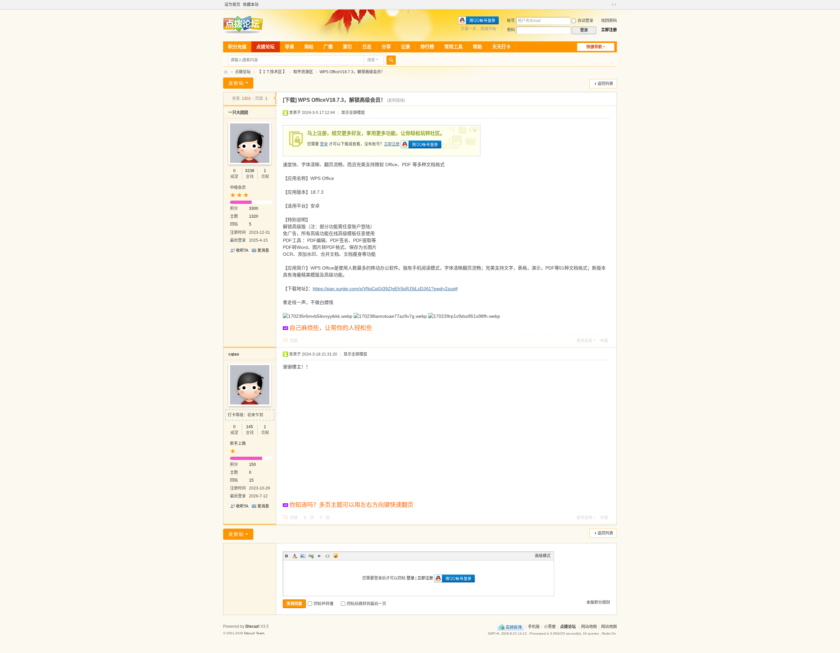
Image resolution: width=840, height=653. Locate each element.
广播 (328, 46)
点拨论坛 (265, 46)
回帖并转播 (323, 603)
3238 (249, 170)
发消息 (263, 250)
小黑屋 (550, 626)
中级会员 (238, 187)
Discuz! (252, 626)
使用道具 (584, 340)
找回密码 (609, 20)
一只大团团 (238, 112)
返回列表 (605, 83)
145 (249, 426)
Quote (319, 556)
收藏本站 (251, 4)
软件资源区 (303, 72)
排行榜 (427, 46)
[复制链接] (396, 100)
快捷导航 (594, 47)
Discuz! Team (254, 633)
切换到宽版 (614, 5)
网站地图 (589, 626)
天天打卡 (501, 46)
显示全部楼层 (353, 112)
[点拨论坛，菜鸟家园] (243, 25)
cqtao (233, 354)
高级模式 (543, 556)
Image (303, 556)
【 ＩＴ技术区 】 (272, 72)
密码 (511, 30)
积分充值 (237, 46)
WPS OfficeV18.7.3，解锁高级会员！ (352, 72)
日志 (366, 46)
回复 (294, 340)
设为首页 (232, 4)
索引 (347, 46)
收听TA (242, 250)
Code (327, 556)
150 (252, 464)
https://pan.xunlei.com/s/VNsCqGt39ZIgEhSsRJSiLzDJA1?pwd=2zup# (385, 288)
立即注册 (609, 30)
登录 (324, 144)
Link (311, 556)
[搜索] (391, 60)
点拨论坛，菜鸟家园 (225, 72)
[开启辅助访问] (607, 5)
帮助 (477, 46)
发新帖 (236, 83)
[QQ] (510, 626)
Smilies (335, 556)
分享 (386, 46)
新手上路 (238, 443)
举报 (604, 340)
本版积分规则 (598, 602)
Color (294, 556)
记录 (405, 46)
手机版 (534, 626)
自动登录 (585, 20)
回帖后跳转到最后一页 (366, 603)
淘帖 (308, 46)
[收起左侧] (275, 98)
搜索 (371, 60)
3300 (253, 208)
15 (251, 480)
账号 (511, 20)
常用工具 (453, 46)
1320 (253, 216)
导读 (289, 46)
